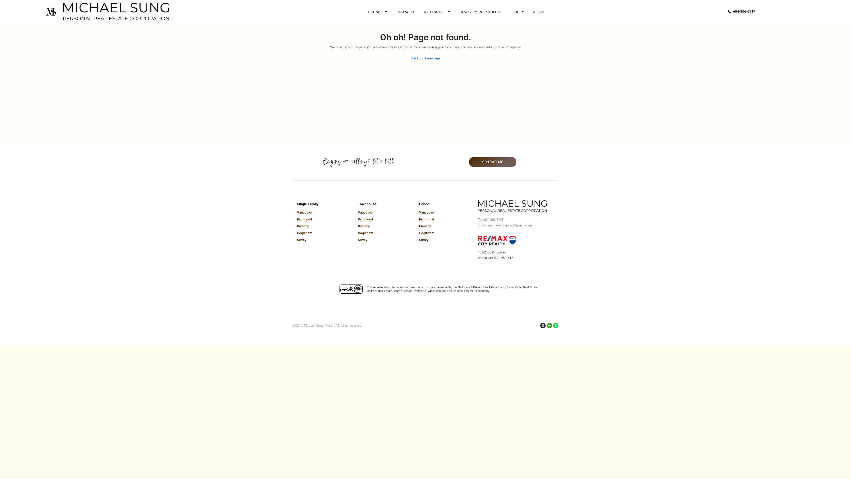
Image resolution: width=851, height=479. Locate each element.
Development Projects (480, 12)
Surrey (301, 240)
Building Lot (434, 12)
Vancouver (305, 212)
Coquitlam (304, 233)
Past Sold (405, 12)
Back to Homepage (425, 58)
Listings (375, 12)
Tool (514, 12)
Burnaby (303, 226)
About (539, 12)
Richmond (304, 219)
